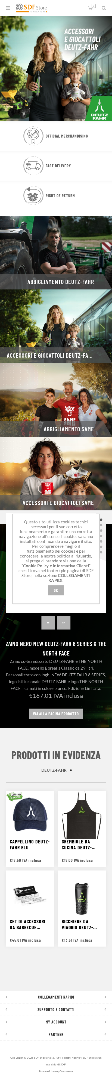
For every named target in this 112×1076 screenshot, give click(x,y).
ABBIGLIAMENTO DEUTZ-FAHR (60, 281)
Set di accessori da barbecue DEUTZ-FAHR (27, 924)
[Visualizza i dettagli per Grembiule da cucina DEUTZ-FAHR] (82, 815)
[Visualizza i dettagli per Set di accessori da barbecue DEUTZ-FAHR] (30, 894)
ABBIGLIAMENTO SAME (69, 428)
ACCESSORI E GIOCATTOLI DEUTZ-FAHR (51, 355)
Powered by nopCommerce (56, 1071)
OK (56, 590)
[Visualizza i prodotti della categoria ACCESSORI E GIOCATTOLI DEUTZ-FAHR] (56, 326)
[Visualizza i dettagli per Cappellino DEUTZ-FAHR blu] (30, 815)
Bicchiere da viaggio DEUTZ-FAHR (77, 924)
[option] (56, 68)
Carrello (93, 5)
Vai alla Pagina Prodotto (56, 713)
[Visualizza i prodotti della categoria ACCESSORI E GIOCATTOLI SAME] (56, 473)
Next (63, 623)
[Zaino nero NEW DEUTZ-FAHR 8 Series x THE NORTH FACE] (101, 520)
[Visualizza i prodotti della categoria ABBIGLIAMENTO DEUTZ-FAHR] (56, 252)
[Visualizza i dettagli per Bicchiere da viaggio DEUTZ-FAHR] (82, 894)
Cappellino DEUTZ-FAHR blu (30, 844)
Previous (48, 623)
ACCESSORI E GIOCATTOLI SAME (58, 502)
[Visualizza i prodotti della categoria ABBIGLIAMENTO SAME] (56, 400)
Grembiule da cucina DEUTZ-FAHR (77, 844)
